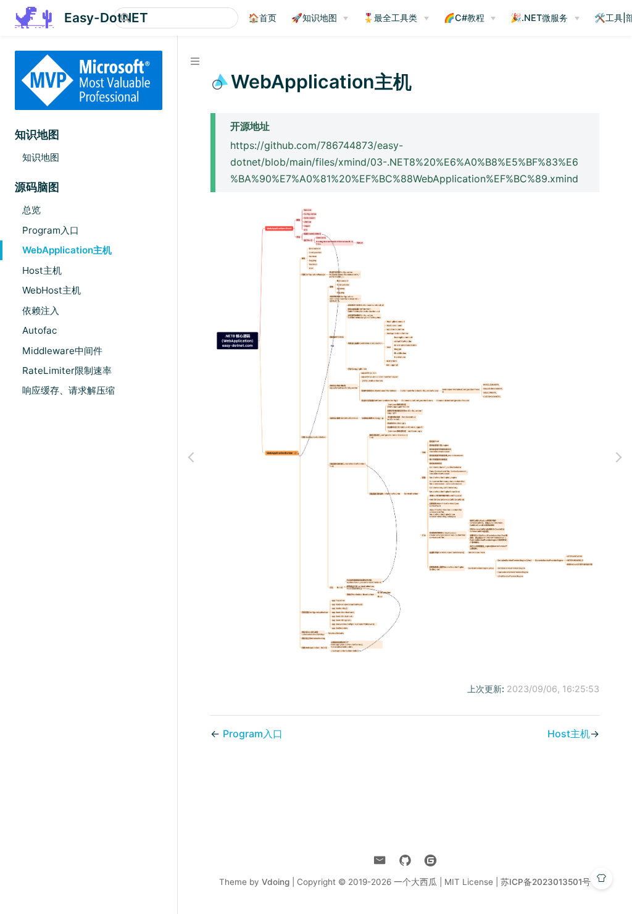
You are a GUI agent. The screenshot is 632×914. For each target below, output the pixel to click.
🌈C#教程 (464, 17)
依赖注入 (40, 310)
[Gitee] (430, 860)
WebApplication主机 (67, 250)
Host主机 (42, 270)
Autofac (39, 330)
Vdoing (275, 882)
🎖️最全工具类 (390, 17)
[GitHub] (405, 860)
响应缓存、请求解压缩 (68, 390)
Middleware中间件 (62, 351)
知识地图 (40, 157)
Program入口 (50, 230)
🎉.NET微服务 (539, 17)
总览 (31, 210)
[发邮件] (380, 860)
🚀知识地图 (314, 17)
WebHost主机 (51, 290)
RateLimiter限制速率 (67, 370)
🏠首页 (262, 17)
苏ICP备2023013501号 (546, 882)
